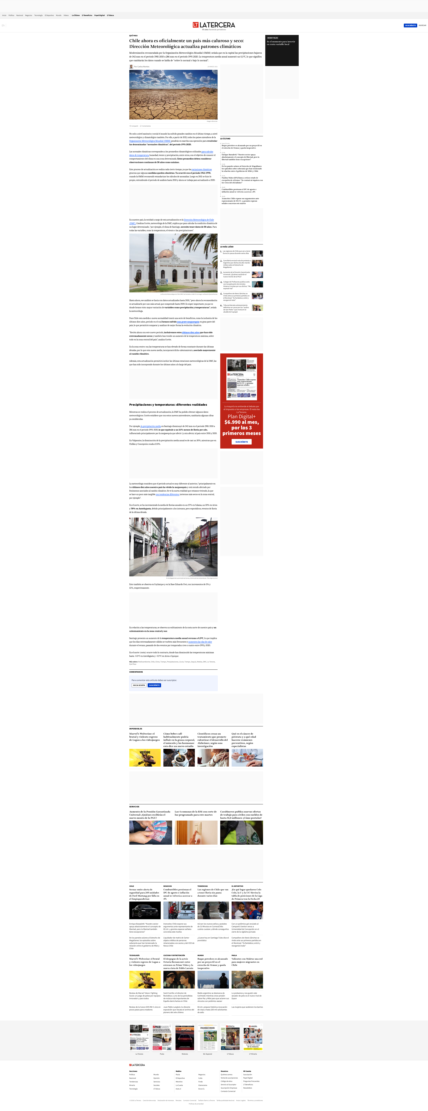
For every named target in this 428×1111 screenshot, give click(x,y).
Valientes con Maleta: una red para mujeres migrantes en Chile (247, 962)
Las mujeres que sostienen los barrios (247, 1007)
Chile (153, 662)
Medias (199, 662)
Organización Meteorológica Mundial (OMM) (150, 141)
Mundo (58, 15)
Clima (157, 662)
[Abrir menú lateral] (4, 25)
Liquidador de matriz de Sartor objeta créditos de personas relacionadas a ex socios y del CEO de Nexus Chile (178, 941)
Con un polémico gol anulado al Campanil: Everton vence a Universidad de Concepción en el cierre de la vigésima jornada (245, 927)
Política (11, 15)
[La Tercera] (139, 1051)
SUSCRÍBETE (242, 441)
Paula (234, 955)
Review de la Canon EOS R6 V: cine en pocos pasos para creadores (144, 1008)
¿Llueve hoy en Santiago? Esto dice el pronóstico (213, 939)
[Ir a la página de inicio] (214, 25)
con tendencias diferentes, (167, 494)
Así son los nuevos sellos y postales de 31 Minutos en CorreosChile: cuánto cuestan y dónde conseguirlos (213, 926)
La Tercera (211, 662)
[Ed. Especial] (208, 1051)
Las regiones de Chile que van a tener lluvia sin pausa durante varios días (236, 252)
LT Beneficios (87, 15)
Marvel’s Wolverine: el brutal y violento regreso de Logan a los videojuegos (144, 737)
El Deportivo (49, 15)
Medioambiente (144, 662)
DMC (205, 662)
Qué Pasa (133, 35)
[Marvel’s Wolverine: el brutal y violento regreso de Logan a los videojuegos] (145, 758)
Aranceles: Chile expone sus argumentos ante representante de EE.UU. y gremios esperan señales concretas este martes (240, 201)
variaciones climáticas (201, 169)
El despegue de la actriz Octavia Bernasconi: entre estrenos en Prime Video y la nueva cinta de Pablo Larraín (178, 963)
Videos (66, 15)
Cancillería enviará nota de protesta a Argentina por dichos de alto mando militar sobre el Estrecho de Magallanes (237, 263)
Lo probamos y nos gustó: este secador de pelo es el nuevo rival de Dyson (246, 996)
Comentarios (146, 126)
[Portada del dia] (241, 399)
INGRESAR (422, 25)
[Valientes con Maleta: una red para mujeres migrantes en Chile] (247, 980)
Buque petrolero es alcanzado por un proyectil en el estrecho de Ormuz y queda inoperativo (242, 147)
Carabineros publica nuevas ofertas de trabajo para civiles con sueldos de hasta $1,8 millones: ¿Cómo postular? (241, 815)
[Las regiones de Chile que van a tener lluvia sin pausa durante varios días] (257, 253)
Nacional (19, 15)
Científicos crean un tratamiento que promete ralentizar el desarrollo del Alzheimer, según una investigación (213, 740)
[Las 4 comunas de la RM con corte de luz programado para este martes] (196, 833)
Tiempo (163, 662)
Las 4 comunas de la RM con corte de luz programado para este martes (196, 813)
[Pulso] (162, 1051)
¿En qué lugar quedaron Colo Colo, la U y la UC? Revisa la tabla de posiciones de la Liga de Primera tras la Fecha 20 (247, 894)
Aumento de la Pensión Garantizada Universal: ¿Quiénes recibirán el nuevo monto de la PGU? (236, 274)
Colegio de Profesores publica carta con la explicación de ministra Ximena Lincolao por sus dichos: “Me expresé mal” (237, 285)
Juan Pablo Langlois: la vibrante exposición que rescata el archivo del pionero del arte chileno (178, 1010)
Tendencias (203, 886)
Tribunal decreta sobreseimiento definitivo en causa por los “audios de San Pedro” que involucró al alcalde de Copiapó (236, 308)
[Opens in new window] (185, 1051)
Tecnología (38, 15)
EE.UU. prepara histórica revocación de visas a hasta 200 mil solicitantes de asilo (212, 1010)
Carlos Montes (143, 66)
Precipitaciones (172, 662)
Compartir (134, 126)
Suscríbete (155, 685)
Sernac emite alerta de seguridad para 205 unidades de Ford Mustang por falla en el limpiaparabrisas (144, 894)
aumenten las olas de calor (200, 642)
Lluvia (181, 662)
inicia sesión (139, 685)
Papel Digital (99, 15)
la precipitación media (150, 426)
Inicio (4, 15)
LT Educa (110, 15)
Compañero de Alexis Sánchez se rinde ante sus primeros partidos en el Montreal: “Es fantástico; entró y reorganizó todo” (236, 296)
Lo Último (76, 15)
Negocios (28, 15)
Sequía (193, 662)
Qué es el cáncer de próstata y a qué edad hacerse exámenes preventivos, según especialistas (244, 740)
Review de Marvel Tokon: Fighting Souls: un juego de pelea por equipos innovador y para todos (144, 996)
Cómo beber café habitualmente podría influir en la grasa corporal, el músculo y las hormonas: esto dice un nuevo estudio (179, 740)
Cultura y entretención (174, 955)
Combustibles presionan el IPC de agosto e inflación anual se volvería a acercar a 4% (239, 191)
